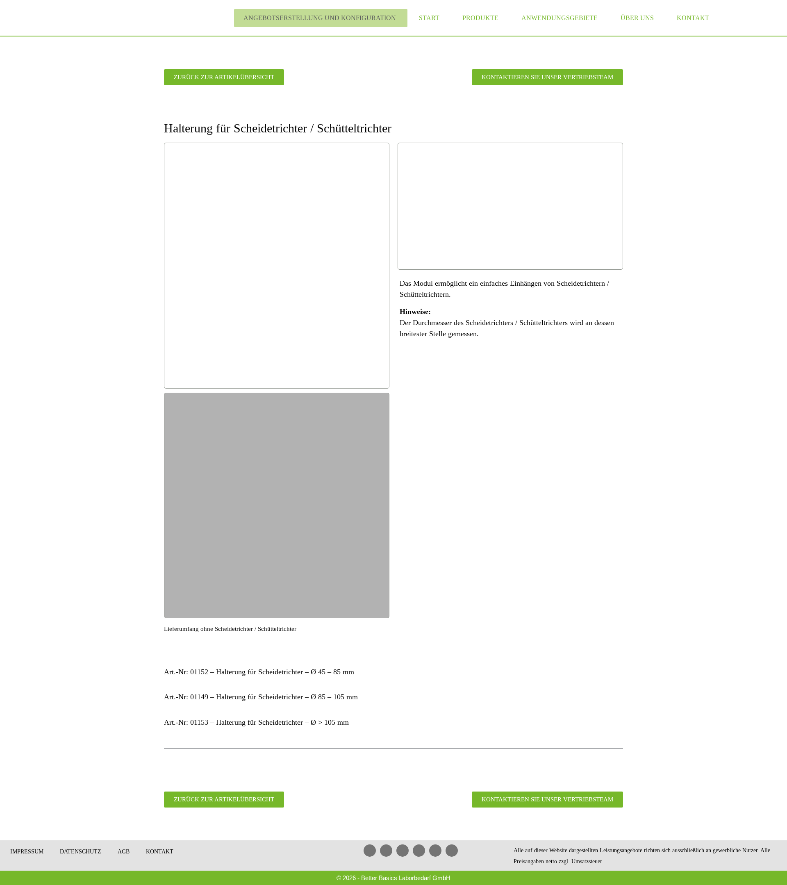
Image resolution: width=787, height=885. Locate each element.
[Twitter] (435, 850)
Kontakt (693, 17)
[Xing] (419, 850)
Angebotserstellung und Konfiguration (319, 17)
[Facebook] (386, 850)
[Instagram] (452, 850)
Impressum (26, 852)
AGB (124, 852)
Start (429, 17)
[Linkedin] (370, 850)
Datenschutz (80, 852)
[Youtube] (402, 850)
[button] (171, 266)
